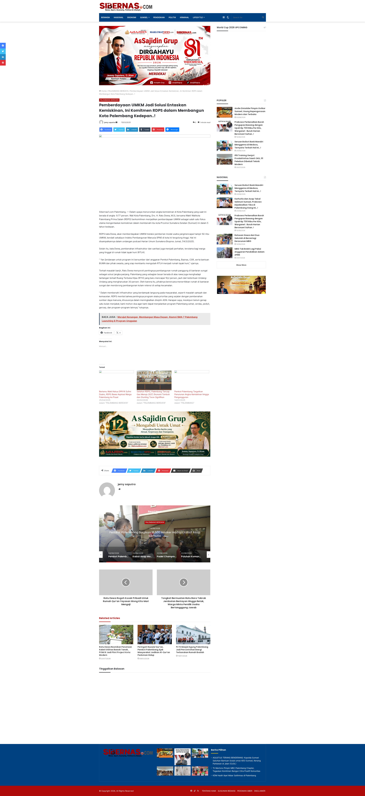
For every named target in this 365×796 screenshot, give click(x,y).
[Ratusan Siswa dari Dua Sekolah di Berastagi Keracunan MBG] (224, 239)
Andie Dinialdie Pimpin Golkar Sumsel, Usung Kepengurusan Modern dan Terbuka (250, 111)
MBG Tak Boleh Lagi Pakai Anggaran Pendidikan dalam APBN (249, 251)
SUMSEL (144, 17)
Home (104, 91)
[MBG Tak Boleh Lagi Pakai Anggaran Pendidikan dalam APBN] (224, 252)
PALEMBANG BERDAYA (118, 91)
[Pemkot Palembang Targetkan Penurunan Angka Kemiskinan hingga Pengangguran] (191, 380)
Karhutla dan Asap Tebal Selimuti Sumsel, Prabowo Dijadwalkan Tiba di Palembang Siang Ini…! (248, 203)
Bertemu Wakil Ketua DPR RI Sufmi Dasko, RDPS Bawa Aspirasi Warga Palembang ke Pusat (115, 394)
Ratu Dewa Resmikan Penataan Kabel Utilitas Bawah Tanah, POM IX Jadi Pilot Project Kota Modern (115, 650)
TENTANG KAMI (209, 791)
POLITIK (172, 17)
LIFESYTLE (198, 17)
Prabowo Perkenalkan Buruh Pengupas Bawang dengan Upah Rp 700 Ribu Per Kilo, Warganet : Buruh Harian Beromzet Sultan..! (249, 128)
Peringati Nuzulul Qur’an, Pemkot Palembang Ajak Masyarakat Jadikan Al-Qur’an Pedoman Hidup (154, 650)
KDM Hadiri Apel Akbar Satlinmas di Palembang (234, 775)
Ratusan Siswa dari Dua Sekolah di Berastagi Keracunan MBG (247, 238)
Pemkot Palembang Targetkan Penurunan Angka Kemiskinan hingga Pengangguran (191, 394)
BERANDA (105, 17)
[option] (154, 533)
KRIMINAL (184, 17)
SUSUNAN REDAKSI (226, 791)
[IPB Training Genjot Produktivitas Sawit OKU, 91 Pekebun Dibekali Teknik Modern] (224, 159)
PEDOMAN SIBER (244, 791)
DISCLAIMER (259, 791)
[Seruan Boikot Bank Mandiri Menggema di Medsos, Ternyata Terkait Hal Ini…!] (224, 145)
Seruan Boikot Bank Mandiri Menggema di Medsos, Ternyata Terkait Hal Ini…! (249, 144)
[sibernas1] (126, 6)
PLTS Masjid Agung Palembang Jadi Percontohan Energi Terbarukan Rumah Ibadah (192, 649)
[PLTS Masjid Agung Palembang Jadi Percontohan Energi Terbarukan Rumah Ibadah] (193, 634)
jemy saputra (109, 122)
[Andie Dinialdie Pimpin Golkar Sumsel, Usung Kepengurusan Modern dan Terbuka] (224, 112)
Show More (241, 265)
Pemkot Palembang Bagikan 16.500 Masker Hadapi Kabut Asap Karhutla (154, 534)
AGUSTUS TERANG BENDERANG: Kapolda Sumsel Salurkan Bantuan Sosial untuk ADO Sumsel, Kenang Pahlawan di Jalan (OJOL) (237, 761)
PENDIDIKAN (159, 17)
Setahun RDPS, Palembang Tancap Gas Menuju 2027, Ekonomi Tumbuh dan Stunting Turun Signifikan (153, 394)
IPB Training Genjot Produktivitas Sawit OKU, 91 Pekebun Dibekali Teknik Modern (249, 160)
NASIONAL (118, 17)
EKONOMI (131, 17)
